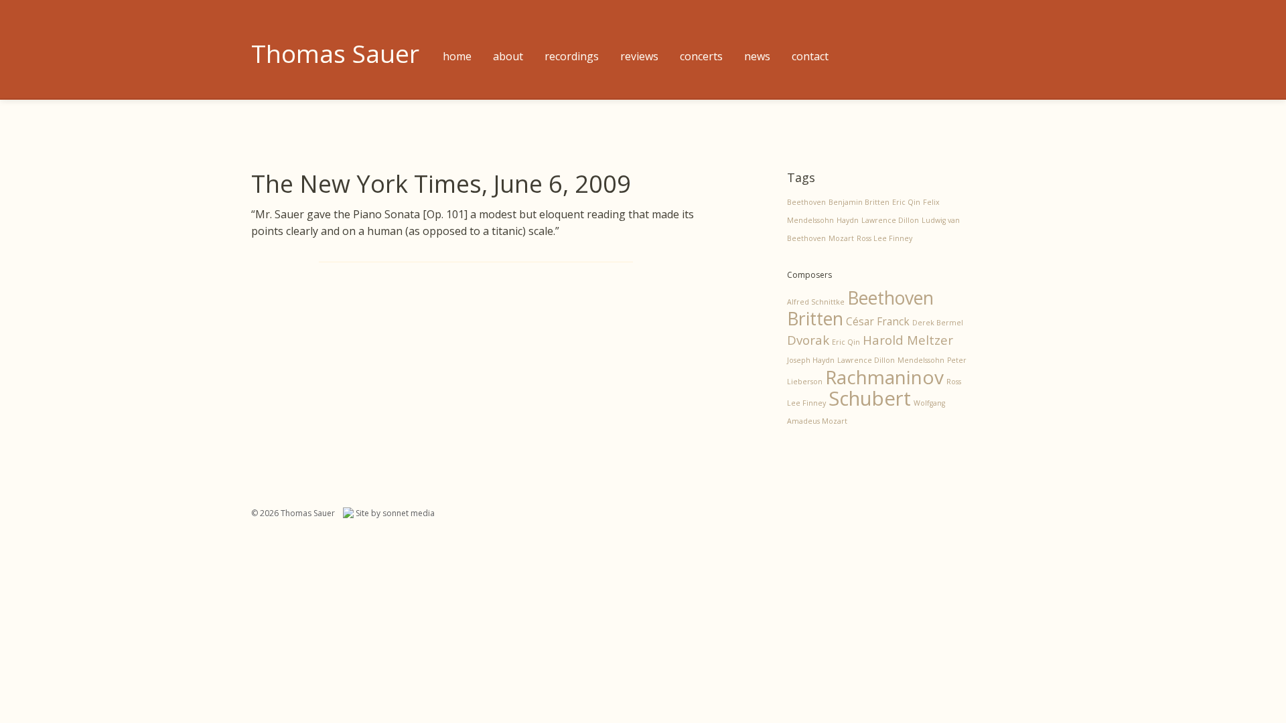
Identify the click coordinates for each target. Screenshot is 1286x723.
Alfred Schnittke (816, 302)
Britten (815, 319)
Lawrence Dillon (890, 220)
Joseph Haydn (811, 360)
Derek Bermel (937, 322)
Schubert (870, 398)
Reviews (639, 56)
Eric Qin (906, 202)
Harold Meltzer (908, 339)
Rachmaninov (884, 377)
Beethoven (806, 202)
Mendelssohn (921, 360)
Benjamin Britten (859, 202)
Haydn (848, 220)
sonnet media (408, 513)
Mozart (841, 238)
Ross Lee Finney (884, 238)
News (757, 56)
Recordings (572, 56)
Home (457, 56)
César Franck (878, 321)
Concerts (701, 56)
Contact (810, 56)
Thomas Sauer (335, 53)
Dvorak (808, 339)
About (508, 56)
